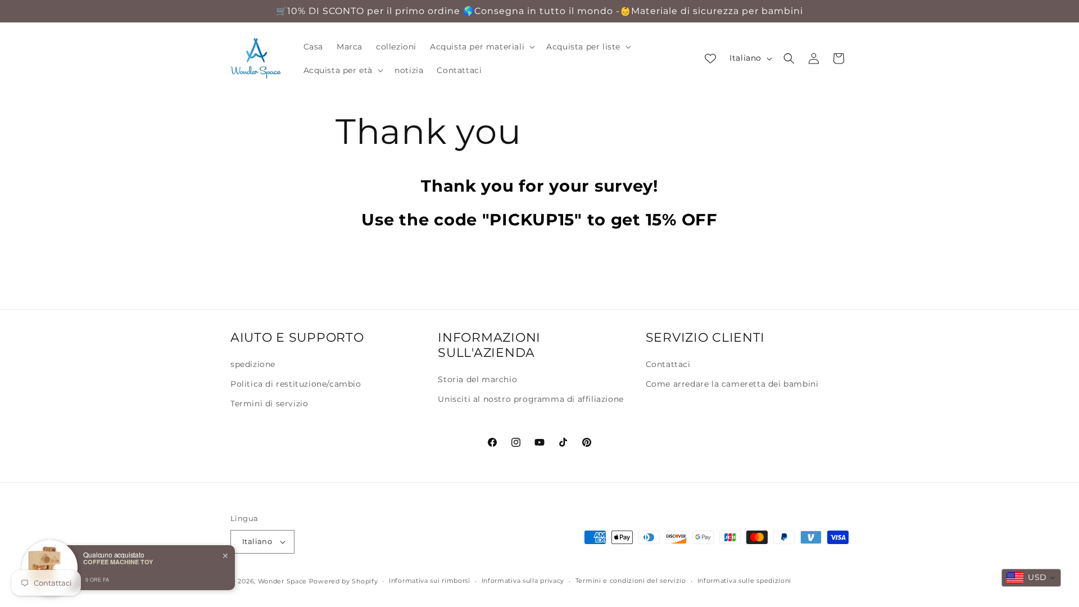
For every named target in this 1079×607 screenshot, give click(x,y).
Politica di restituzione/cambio (295, 384)
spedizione (252, 364)
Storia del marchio (477, 379)
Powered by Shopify (343, 581)
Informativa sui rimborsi (429, 581)
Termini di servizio (269, 403)
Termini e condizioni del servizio (630, 581)
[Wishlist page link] (710, 58)
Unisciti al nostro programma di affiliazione (530, 399)
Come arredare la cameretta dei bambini (732, 384)
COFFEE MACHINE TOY (118, 561)
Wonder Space (282, 581)
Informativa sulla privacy (523, 581)
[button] (481, 46)
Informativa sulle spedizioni (744, 581)
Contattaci (668, 364)
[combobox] (1031, 578)
